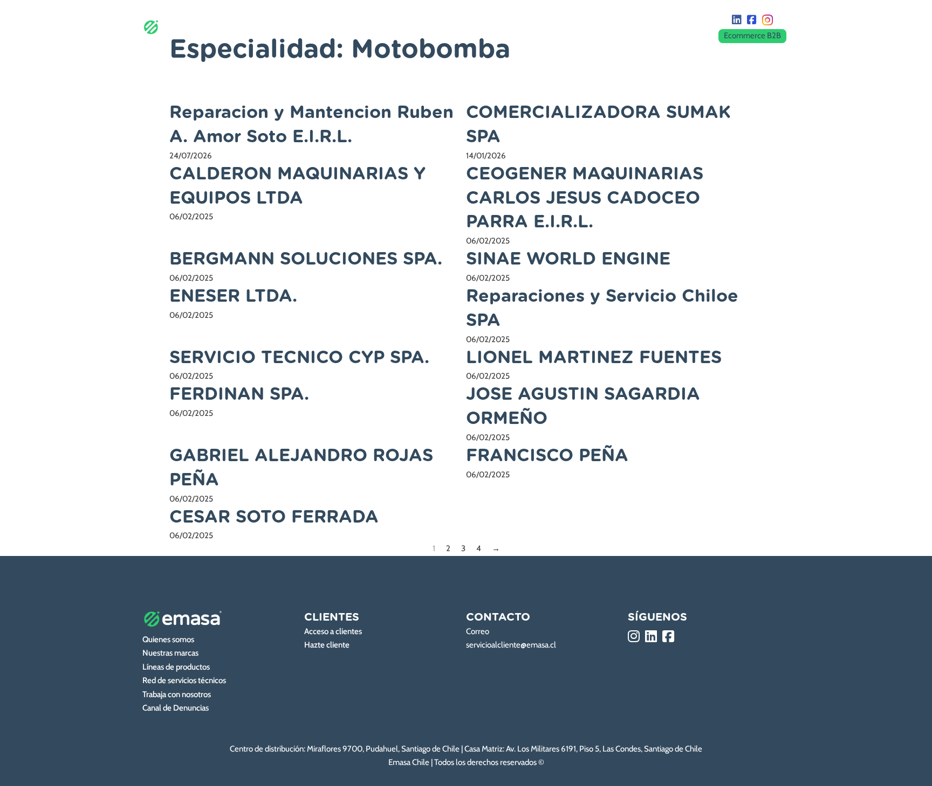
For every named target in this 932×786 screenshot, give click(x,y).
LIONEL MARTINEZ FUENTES (594, 357)
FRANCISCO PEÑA (547, 455)
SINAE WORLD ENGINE (568, 259)
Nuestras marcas (359, 27)
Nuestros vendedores (627, 27)
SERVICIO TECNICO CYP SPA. (299, 357)
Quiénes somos (281, 27)
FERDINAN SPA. (239, 394)
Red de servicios (537, 27)
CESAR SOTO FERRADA (274, 517)
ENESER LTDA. (233, 296)
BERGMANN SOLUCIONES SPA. (305, 259)
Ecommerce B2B (752, 35)
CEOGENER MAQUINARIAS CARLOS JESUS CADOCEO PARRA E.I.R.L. (584, 198)
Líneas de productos (448, 27)
